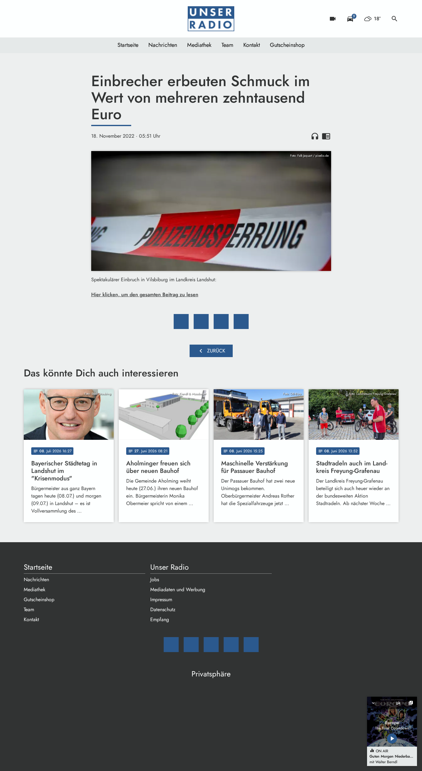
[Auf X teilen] (201, 321)
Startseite (127, 45)
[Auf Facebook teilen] (181, 321)
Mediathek (199, 45)
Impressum (161, 599)
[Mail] (30, 18)
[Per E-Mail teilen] (241, 321)
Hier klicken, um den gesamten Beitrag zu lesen (144, 294)
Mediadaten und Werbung (177, 589)
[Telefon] (67, 18)
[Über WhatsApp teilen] (221, 321)
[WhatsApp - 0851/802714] (80, 18)
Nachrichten (162, 45)
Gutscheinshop (287, 45)
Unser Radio (169, 567)
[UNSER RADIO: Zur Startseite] (211, 18)
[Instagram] (55, 18)
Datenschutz (162, 609)
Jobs (154, 579)
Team (227, 45)
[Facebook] (42, 18)
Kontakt (251, 45)
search (394, 18)
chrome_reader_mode (326, 136)
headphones (314, 136)
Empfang (159, 619)
